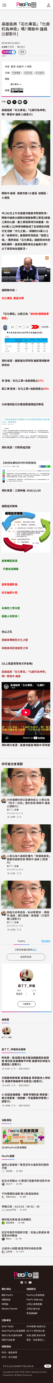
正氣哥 (9, 1251)
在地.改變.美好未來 (35, 1335)
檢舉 (22, 52)
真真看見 (10, 1223)
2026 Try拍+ (8, 1326)
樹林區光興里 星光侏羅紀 (16, 1219)
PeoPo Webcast (34, 1299)
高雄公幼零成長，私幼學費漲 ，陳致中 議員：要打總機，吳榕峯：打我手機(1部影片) (28, 915)
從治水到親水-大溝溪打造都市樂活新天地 (26, 1180)
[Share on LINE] (20, 102)
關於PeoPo (7, 1295)
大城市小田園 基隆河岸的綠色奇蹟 (22, 1248)
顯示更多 (15, 84)
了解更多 (26, 1004)
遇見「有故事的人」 (36, 1339)
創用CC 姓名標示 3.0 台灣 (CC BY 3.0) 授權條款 (17, 90)
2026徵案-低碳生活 (36, 1326)
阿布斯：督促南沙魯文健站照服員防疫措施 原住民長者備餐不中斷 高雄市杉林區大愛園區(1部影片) (26, 1061)
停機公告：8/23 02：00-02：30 (21, 1206)
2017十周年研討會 (35, 1330)
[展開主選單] (4, 5)
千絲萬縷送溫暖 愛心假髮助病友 (20, 1193)
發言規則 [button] (45, 941)
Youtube (30, 1282)
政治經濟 (40, 73)
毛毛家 (9, 1171)
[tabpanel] (26, 949)
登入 (35, 949)
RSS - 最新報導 (9, 1352)
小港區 (28, 66)
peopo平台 (11, 1210)
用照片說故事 (8, 1339)
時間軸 (5, 1304)
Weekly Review (9, 1308)
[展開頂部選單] (48, 5)
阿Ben (9, 1239)
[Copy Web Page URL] (25, 102)
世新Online (11, 1197)
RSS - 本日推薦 (9, 1357)
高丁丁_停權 (12, 810)
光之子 (9, 1184)
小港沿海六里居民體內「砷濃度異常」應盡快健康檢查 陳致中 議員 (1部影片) (28, 859)
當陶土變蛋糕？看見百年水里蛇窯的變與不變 (25, 1166)
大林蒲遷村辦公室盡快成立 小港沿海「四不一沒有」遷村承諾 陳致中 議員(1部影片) (28, 803)
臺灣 (13, 66)
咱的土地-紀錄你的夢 (12, 1335)
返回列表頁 (26, 957)
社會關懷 (16, 73)
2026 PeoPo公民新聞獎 (13, 1330)
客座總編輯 (32, 1313)
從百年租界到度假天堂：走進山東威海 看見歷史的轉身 (25, 1233)
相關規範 (6, 1299)
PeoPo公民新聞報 (35, 1295)
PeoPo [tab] (21, 941)
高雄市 (20, 66)
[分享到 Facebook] (9, 102)
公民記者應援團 (34, 1304)
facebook (22, 1282)
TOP (48, 1366)
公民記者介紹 (33, 1308)
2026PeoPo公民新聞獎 (14, 1147)
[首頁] (26, 5)
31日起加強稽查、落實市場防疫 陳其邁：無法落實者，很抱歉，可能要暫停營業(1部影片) (26, 1098)
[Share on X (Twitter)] (14, 102)
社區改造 (28, 73)
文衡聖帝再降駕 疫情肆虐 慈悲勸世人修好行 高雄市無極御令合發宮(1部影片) (26, 1079)
